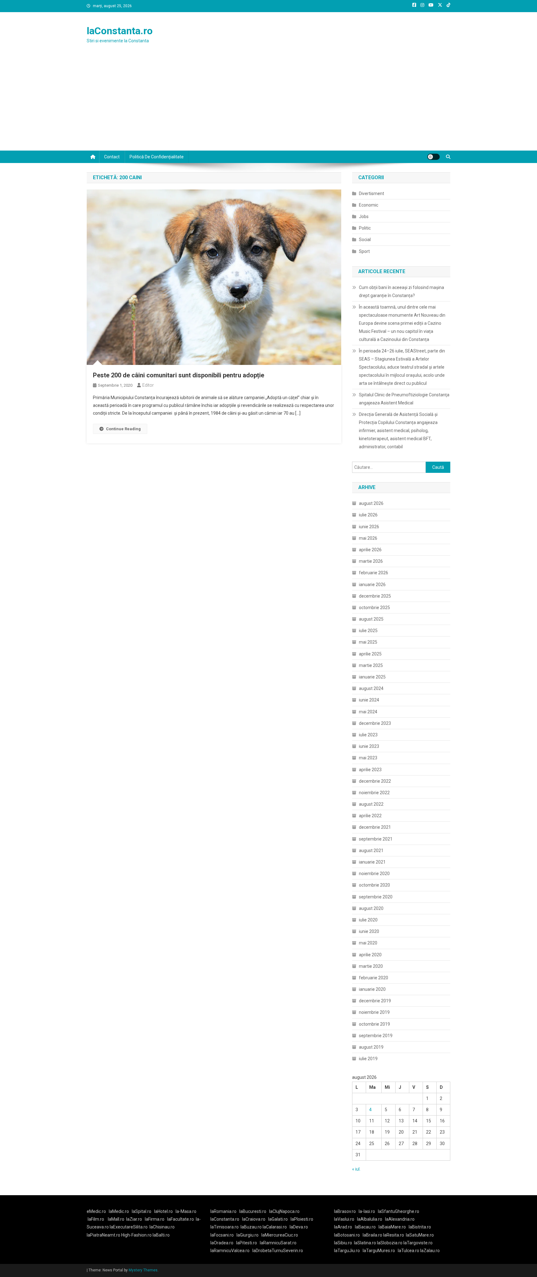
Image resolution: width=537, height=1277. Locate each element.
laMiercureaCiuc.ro (279, 1235)
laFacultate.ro (180, 1219)
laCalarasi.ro (275, 1226)
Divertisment (371, 193)
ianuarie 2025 (372, 676)
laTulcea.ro (409, 1250)
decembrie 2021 (375, 827)
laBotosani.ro (347, 1235)
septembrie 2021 (375, 839)
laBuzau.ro (252, 1226)
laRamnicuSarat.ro (278, 1242)
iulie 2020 (368, 919)
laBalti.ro (161, 1235)
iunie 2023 (369, 746)
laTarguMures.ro (379, 1250)
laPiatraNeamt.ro (103, 1235)
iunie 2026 (369, 526)
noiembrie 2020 (374, 873)
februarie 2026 (373, 572)
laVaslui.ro (345, 1219)
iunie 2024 (369, 699)
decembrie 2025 (375, 596)
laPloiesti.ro (302, 1219)
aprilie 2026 (370, 549)
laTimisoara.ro (224, 1226)
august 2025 (371, 619)
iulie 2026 (368, 514)
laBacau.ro (365, 1226)
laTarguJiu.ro (348, 1250)
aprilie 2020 (370, 954)
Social (365, 239)
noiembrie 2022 (374, 792)
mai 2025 (368, 642)
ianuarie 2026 (372, 584)
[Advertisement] (268, 103)
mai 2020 (368, 942)
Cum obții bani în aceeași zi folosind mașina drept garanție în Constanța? (401, 291)
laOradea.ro (221, 1242)
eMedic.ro (96, 1211)
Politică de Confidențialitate (157, 156)
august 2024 (371, 688)
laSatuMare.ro (420, 1235)
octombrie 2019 (374, 1024)
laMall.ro (116, 1219)
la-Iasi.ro (367, 1211)
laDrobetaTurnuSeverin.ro (277, 1250)
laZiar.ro (134, 1219)
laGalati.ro (278, 1219)
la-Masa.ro (186, 1211)
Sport (364, 251)
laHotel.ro (163, 1211)
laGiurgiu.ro (248, 1235)
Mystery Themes (143, 1270)
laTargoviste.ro (418, 1242)
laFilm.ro (96, 1219)
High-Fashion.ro (136, 1235)
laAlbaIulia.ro (369, 1219)
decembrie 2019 (375, 1000)
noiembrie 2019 (374, 1012)
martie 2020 (371, 966)
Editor (148, 385)
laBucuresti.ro (252, 1211)
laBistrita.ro (420, 1226)
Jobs (364, 216)
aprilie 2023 (370, 769)
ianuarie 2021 (372, 862)
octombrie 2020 (374, 885)
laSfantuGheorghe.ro (398, 1211)
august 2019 (371, 1047)
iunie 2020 (369, 931)
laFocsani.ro (222, 1235)
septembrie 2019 (375, 1035)
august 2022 (371, 804)
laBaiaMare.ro (392, 1226)
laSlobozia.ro (389, 1242)
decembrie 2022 (375, 781)
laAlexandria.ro (400, 1219)
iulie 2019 (368, 1058)
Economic (368, 205)
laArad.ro (343, 1226)
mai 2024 (368, 711)
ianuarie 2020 (372, 989)
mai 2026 (368, 538)
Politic (365, 228)
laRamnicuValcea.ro (230, 1250)
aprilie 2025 (370, 653)
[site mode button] (433, 157)
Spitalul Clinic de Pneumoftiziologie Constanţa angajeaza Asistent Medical (404, 398)
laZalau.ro (430, 1250)
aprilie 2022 (370, 815)
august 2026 (371, 503)
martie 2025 (371, 665)
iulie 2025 (368, 630)
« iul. (356, 1169)
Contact (112, 156)
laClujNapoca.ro (284, 1211)
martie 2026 (371, 561)
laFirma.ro (154, 1219)
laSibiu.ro (343, 1242)
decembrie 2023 (375, 723)
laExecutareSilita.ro (129, 1226)
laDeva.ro (299, 1226)
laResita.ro (393, 1235)
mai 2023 (368, 757)
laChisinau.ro (162, 1226)
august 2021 (371, 850)
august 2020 (371, 908)
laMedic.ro (119, 1211)
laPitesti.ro (246, 1242)
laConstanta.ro (120, 31)
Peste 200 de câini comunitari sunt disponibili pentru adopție (178, 375)
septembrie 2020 (375, 896)
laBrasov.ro (345, 1211)
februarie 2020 (373, 977)
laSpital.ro (141, 1211)
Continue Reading (123, 428)
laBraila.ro (372, 1235)
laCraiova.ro (253, 1219)
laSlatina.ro (365, 1242)
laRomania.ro (223, 1211)
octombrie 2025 (374, 607)
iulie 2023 (368, 734)
